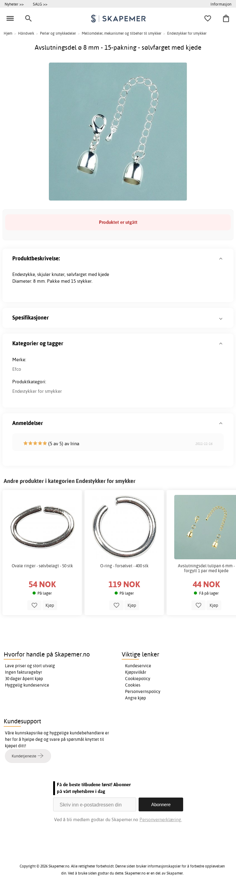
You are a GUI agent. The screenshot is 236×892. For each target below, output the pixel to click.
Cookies (132, 685)
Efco (16, 369)
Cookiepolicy (137, 678)
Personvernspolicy (142, 691)
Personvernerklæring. (161, 819)
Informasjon (220, 4)
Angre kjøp (135, 698)
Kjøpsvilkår (135, 672)
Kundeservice (138, 665)
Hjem (8, 33)
